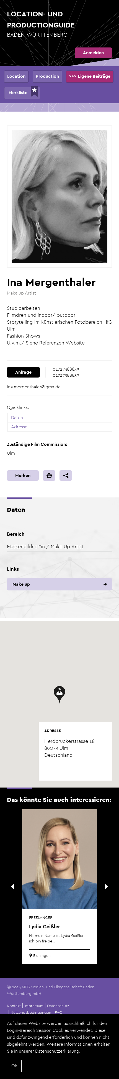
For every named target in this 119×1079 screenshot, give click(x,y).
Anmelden (93, 53)
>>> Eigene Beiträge (89, 76)
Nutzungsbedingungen (31, 1012)
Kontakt (14, 1005)
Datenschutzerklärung (57, 1051)
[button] (59, 694)
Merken (22, 475)
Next (106, 886)
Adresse (19, 427)
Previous (12, 886)
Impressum (33, 1005)
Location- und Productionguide (41, 23)
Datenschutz (58, 1005)
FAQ (58, 1012)
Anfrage (23, 372)
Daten (17, 418)
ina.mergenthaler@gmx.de (34, 387)
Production (47, 76)
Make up (21, 584)
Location (16, 76)
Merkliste (18, 92)
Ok (14, 1066)
